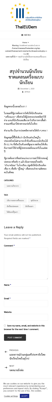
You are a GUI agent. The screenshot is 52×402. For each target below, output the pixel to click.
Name (7, 284)
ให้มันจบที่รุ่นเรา (12, 212)
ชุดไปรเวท (34, 200)
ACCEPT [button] (24, 396)
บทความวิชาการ (13, 186)
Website (8, 312)
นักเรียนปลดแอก (12, 206)
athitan (27, 92)
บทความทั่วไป (11, 57)
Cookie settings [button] (11, 396)
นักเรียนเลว (29, 206)
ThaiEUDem (26, 26)
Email (7, 298)
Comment (9, 245)
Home (24, 42)
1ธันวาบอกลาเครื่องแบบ (15, 200)
